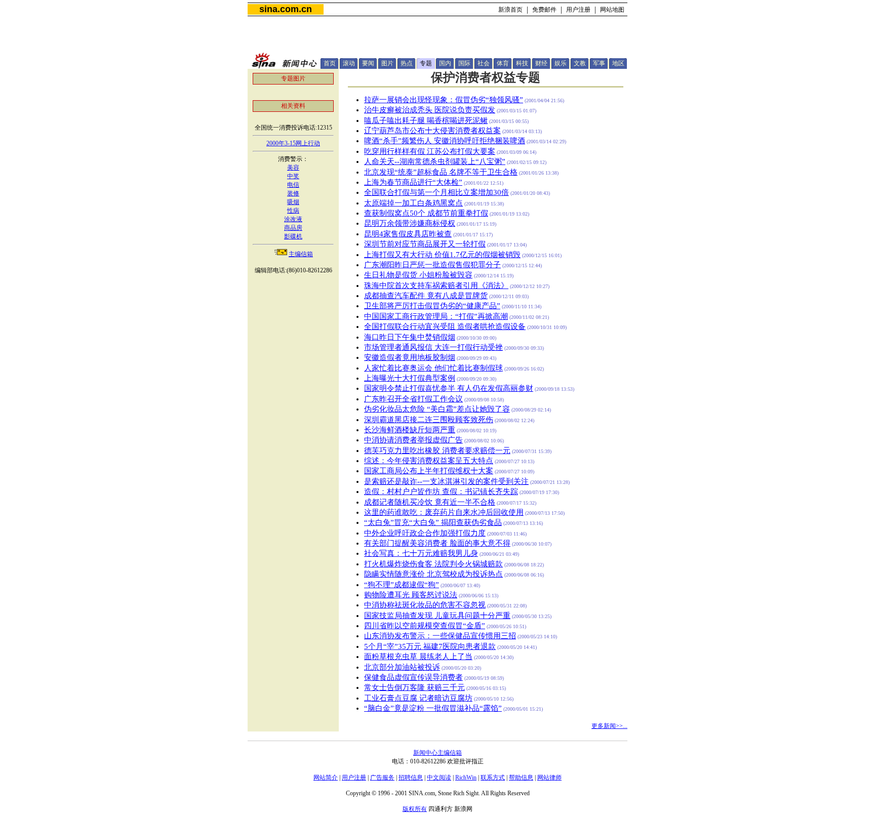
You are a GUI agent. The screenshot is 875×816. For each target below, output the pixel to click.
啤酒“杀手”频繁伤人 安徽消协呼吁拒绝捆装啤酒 (444, 141)
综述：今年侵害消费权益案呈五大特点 (428, 461)
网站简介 (325, 777)
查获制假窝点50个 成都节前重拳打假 (426, 213)
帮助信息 (521, 777)
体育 (503, 63)
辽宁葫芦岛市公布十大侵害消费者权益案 (432, 131)
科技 (522, 63)
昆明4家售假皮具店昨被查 (408, 234)
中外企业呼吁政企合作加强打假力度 (425, 533)
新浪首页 (510, 9)
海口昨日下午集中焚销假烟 (409, 337)
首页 (330, 63)
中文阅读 (439, 777)
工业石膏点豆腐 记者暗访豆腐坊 (418, 698)
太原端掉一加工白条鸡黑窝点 (413, 203)
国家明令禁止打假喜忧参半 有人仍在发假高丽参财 (448, 388)
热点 (407, 63)
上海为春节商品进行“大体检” (413, 182)
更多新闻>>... (609, 725)
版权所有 (415, 808)
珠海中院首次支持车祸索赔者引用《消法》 (436, 285)
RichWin (465, 777)
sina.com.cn (285, 9)
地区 (618, 63)
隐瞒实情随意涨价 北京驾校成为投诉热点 (433, 574)
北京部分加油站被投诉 (402, 667)
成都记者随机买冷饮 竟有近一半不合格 (429, 502)
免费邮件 (544, 9)
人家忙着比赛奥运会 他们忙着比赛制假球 (433, 368)
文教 (580, 63)
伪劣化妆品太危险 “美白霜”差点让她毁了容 (437, 409)
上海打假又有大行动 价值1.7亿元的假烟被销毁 (442, 255)
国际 (464, 63)
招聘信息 (411, 777)
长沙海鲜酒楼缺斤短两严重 (409, 430)
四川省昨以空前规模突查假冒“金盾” (424, 626)
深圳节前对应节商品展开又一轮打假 (425, 244)
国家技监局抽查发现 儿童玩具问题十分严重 (437, 615)
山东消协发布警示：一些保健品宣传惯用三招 (440, 636)
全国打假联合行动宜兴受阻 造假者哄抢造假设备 (445, 326)
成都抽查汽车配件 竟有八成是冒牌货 (426, 296)
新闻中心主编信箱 (437, 752)
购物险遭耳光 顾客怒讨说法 (410, 595)
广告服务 (382, 777)
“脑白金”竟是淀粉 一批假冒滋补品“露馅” (433, 708)
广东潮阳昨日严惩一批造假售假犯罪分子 (432, 265)
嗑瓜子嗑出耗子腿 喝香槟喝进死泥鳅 (426, 120)
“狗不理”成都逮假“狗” (401, 585)
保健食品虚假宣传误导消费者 (413, 677)
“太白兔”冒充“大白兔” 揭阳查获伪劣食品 (433, 522)
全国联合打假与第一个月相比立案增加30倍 (436, 192)
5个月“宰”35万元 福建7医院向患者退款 (430, 646)
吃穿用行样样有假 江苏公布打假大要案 (429, 151)
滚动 (349, 63)
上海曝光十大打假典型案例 (409, 378)
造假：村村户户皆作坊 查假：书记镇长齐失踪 (441, 491)
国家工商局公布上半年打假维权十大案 (428, 471)
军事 (599, 63)
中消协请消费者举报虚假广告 (413, 440)
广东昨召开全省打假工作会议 (413, 399)
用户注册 (578, 9)
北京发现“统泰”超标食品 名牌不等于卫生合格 (441, 172)
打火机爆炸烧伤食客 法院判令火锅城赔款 (433, 564)
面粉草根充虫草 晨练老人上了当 (418, 656)
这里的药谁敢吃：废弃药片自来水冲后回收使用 (444, 512)
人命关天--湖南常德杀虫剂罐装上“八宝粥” (434, 161)
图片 (387, 63)
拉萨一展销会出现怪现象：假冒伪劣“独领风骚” (443, 100)
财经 (541, 63)
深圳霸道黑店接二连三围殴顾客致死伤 (428, 420)
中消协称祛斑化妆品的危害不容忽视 (425, 605)
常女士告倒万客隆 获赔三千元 (414, 687)
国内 (445, 63)
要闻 (368, 63)
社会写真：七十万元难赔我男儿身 (421, 553)
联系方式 (493, 777)
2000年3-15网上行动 (293, 143)
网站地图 (612, 9)
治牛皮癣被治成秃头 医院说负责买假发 (429, 110)
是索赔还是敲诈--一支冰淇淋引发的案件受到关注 (446, 481)
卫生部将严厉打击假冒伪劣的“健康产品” (432, 306)
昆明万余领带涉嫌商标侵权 (409, 223)
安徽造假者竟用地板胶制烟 (409, 357)
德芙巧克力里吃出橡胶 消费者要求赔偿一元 (437, 450)
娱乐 (560, 63)
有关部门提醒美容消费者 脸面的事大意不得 (437, 543)
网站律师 (549, 777)
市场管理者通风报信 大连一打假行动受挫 (433, 347)
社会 (484, 63)
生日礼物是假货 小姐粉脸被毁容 (418, 275)
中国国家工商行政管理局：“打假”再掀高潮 (436, 316)
